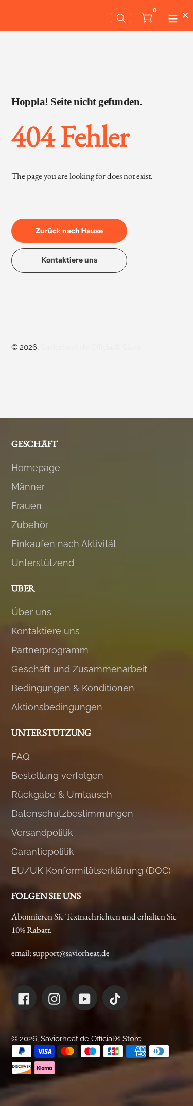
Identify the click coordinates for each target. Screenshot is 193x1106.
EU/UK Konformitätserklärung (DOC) (91, 870)
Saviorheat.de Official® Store (91, 347)
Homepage (35, 467)
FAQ (20, 756)
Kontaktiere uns (45, 631)
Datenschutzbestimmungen (72, 813)
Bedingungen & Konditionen (72, 688)
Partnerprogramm (50, 650)
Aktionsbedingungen (56, 707)
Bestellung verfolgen (57, 775)
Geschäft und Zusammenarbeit (79, 669)
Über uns (31, 612)
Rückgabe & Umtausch (61, 794)
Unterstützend (42, 562)
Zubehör (29, 524)
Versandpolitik (42, 832)
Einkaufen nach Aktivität (63, 543)
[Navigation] (173, 18)
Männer (28, 486)
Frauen (26, 505)
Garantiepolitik (42, 851)
